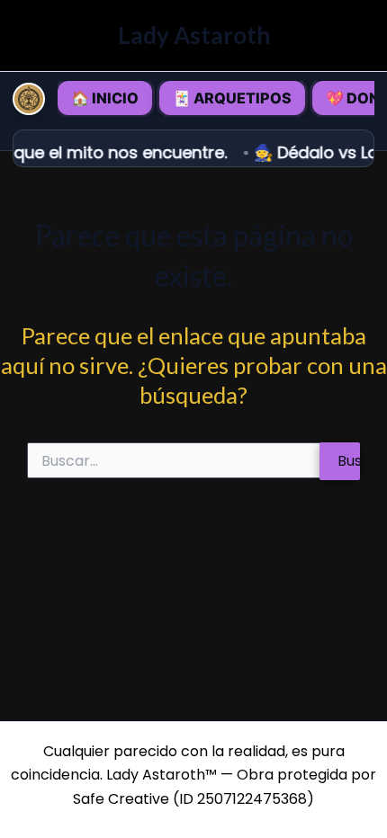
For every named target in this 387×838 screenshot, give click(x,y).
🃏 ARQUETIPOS (232, 98)
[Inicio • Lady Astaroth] (29, 99)
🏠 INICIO (105, 98)
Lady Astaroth (194, 35)
